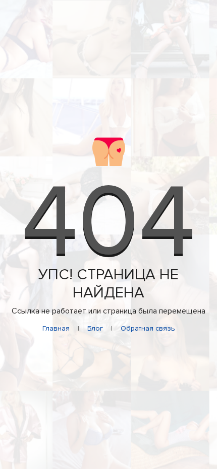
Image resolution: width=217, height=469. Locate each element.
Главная (56, 328)
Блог (95, 328)
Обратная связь (148, 328)
